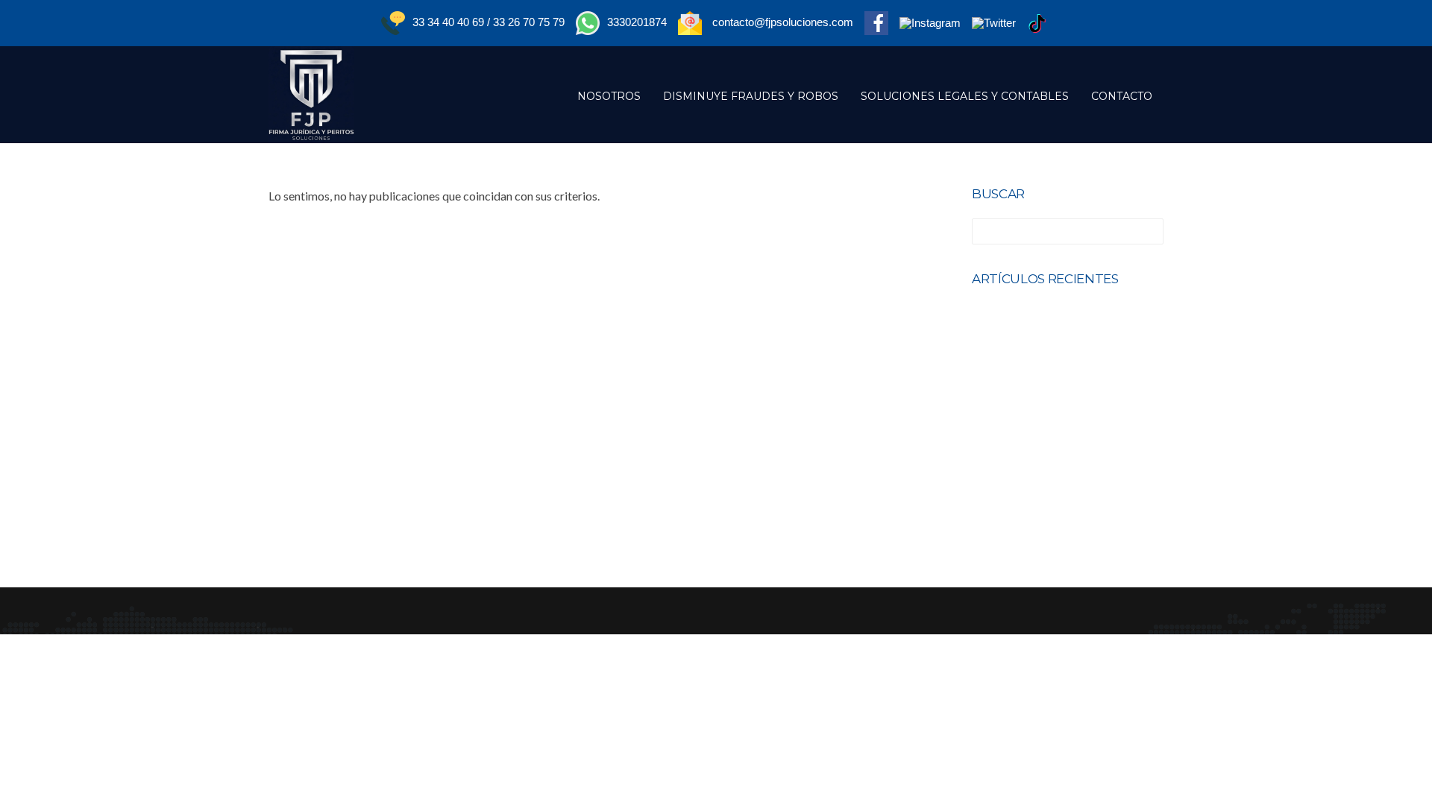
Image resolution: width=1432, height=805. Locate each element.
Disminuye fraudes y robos (750, 96)
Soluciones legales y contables (965, 96)
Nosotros (609, 96)
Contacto (1121, 96)
